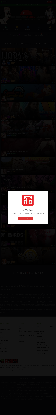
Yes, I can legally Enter (25, 219)
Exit (36, 219)
